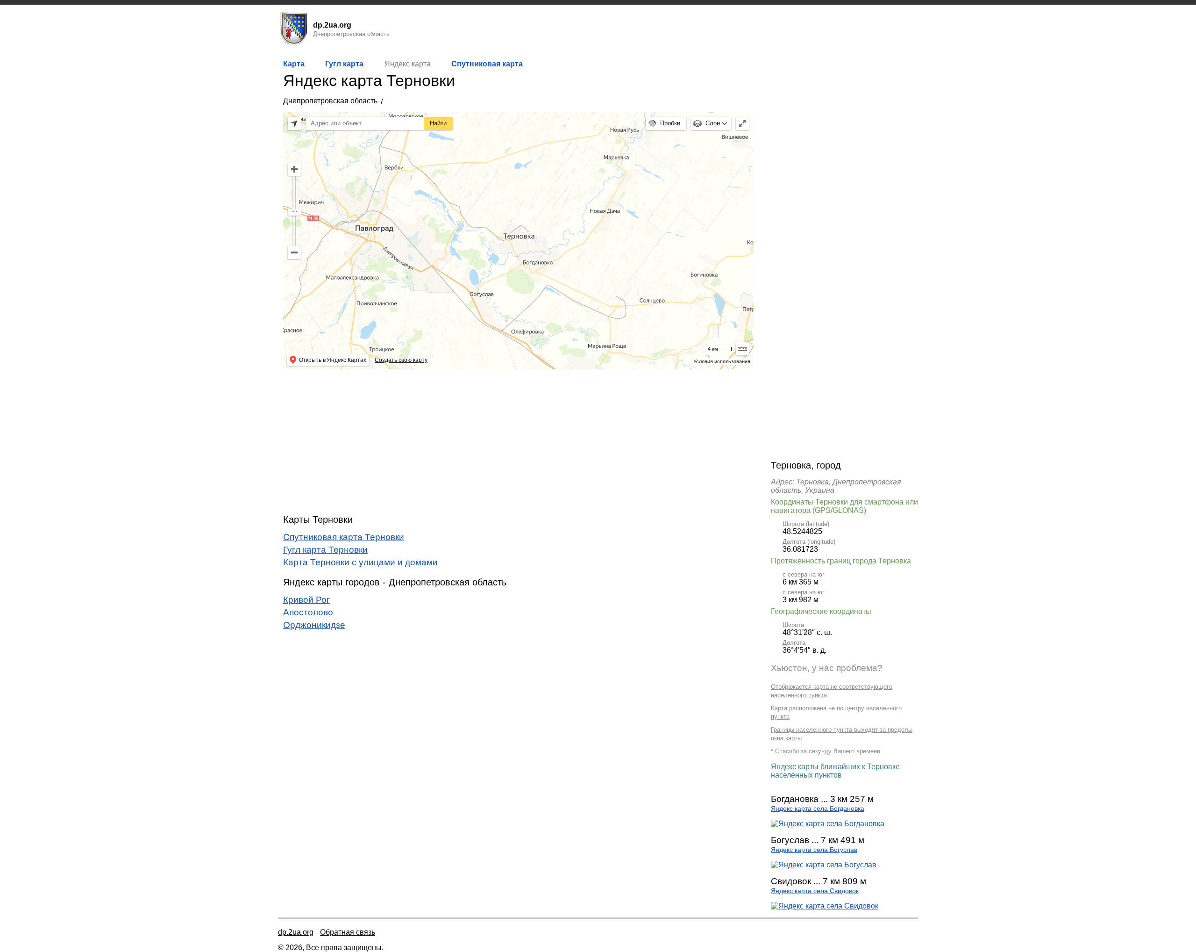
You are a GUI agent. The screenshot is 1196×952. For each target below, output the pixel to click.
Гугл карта (344, 64)
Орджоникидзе (314, 625)
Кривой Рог (306, 600)
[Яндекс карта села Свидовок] (824, 906)
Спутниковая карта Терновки (343, 537)
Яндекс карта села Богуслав (814, 849)
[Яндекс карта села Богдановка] (827, 824)
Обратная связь (347, 932)
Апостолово (308, 612)
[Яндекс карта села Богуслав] (823, 865)
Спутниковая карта (487, 64)
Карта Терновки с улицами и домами (360, 562)
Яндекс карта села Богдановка (817, 808)
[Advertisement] (518, 441)
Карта (294, 64)
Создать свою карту (401, 360)
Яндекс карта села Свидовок (815, 890)
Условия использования (721, 361)
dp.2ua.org (295, 932)
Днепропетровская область (330, 101)
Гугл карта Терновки (325, 550)
